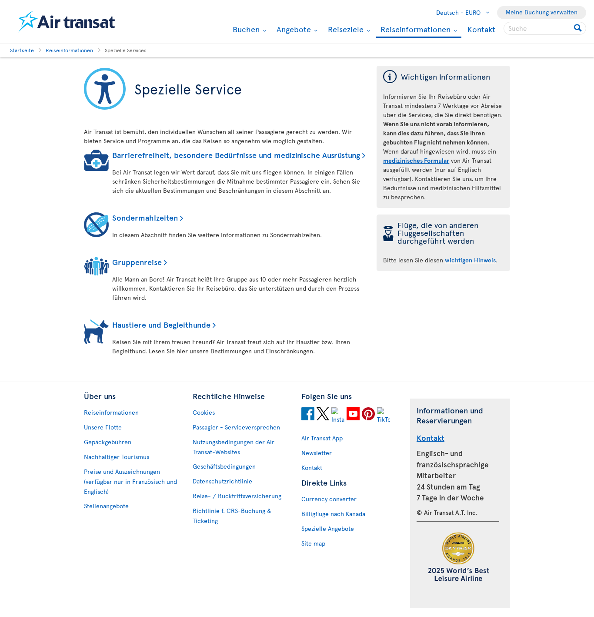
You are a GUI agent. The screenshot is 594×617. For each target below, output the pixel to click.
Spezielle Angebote (327, 528)
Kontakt (481, 28)
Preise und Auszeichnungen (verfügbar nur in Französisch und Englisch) (130, 481)
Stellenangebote (106, 506)
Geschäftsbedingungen (224, 466)
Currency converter (329, 499)
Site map (313, 543)
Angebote (292, 29)
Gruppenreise (137, 261)
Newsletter (316, 453)
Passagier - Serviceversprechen (236, 427)
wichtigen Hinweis (470, 260)
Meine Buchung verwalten (541, 12)
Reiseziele (345, 29)
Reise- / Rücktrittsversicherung (237, 496)
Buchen (245, 29)
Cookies (204, 412)
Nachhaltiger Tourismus (116, 457)
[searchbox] (545, 28)
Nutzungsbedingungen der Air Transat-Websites (233, 447)
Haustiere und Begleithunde (161, 324)
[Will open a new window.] (307, 415)
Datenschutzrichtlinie (222, 481)
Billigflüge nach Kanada (333, 514)
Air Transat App (322, 438)
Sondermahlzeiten (145, 217)
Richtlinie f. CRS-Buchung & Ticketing (232, 515)
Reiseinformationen (414, 30)
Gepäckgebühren (107, 442)
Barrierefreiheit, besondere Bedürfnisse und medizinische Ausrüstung (236, 154)
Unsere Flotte (103, 427)
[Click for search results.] (578, 28)
